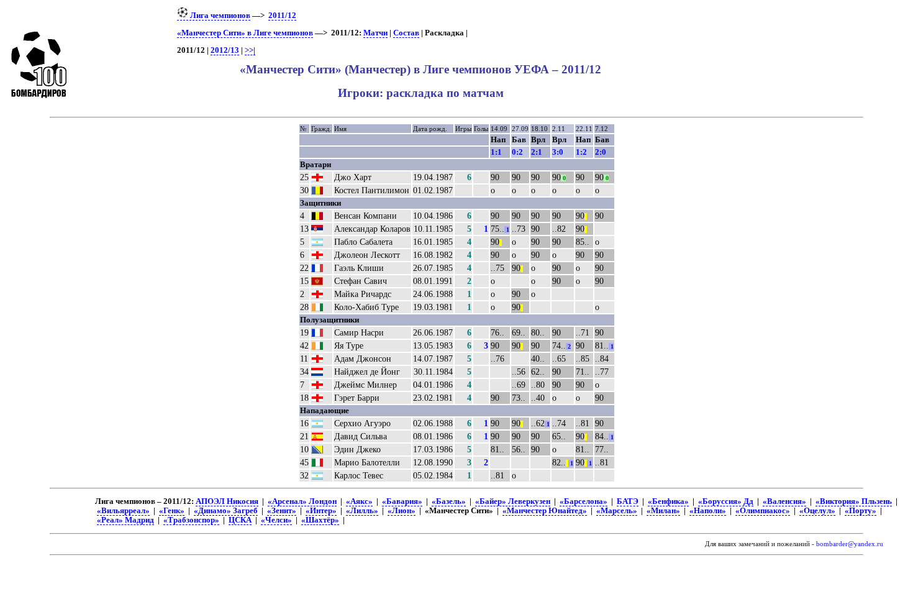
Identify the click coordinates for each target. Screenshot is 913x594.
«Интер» (321, 510)
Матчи (375, 33)
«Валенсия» (784, 501)
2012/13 (225, 50)
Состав (406, 33)
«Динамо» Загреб (226, 510)
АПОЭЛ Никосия (227, 501)
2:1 (536, 152)
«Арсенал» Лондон (302, 501)
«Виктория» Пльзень (853, 501)
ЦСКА (240, 520)
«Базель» (449, 501)
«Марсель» (616, 510)
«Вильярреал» (123, 510)
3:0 (557, 152)
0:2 (517, 152)
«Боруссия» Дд (725, 501)
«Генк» (171, 510)
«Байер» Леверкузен (512, 501)
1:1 (496, 152)
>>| (250, 50)
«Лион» (402, 510)
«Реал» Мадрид (125, 520)
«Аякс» (359, 501)
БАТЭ (627, 501)
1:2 (581, 152)
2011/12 (282, 15)
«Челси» (276, 520)
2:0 (600, 152)
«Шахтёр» (320, 520)
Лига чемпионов (219, 15)
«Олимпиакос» (762, 510)
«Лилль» (362, 510)
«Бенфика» (668, 501)
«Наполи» (707, 510)
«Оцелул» (817, 510)
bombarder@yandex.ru (849, 544)
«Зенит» (281, 510)
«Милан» (663, 510)
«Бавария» (402, 501)
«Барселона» (583, 501)
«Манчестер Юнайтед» (544, 510)
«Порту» (860, 510)
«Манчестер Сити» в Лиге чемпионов (245, 33)
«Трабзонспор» (191, 520)
